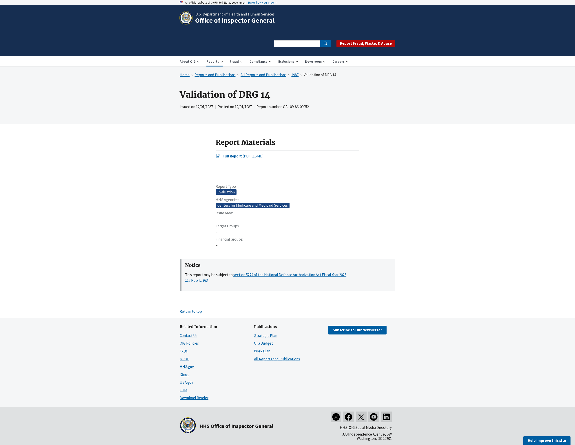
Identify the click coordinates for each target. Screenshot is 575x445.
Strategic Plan (265, 335)
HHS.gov (187, 366)
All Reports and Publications (277, 358)
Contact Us (188, 335)
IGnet (184, 374)
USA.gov (186, 382)
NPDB (184, 358)
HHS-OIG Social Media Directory (366, 427)
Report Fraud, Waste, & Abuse (366, 43)
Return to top (191, 311)
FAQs (184, 351)
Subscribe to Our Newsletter (357, 330)
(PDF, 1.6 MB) (243, 156)
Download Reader (194, 397)
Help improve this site (547, 440)
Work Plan (262, 351)
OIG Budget (263, 343)
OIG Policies (189, 343)
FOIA (183, 389)
